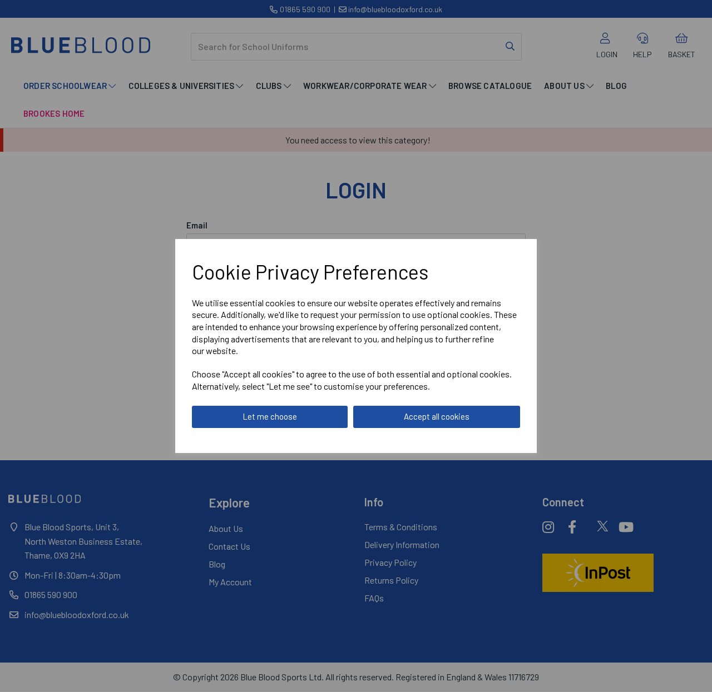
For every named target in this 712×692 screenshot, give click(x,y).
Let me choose (270, 416)
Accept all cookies (436, 416)
